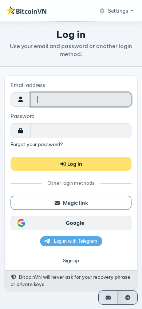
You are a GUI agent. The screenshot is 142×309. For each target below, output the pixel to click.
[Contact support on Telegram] (128, 297)
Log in (74, 164)
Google (75, 223)
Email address (28, 85)
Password (23, 116)
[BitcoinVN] (26, 11)
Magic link (75, 203)
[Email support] (108, 297)
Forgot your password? (37, 144)
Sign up (71, 260)
